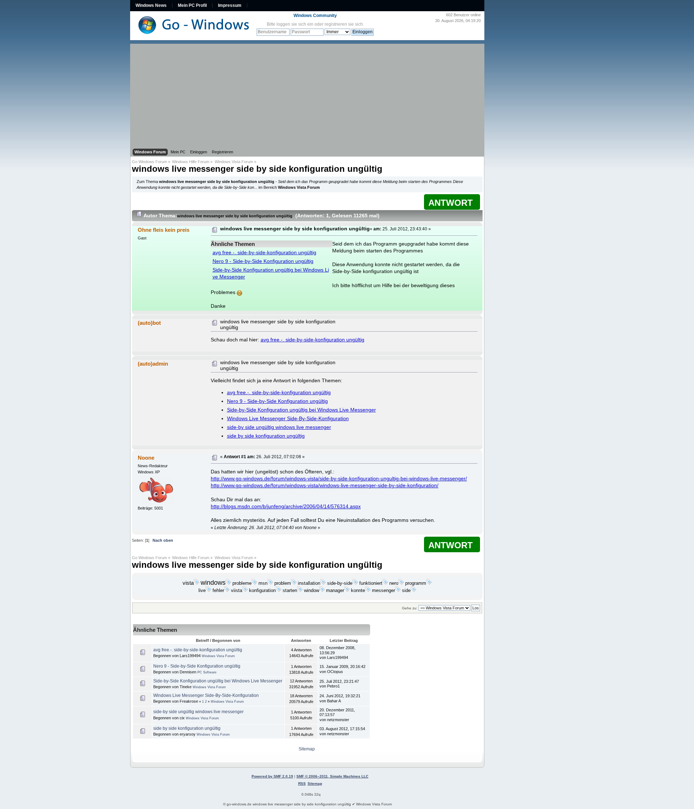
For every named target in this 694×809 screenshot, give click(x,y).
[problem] (294, 583)
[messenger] (398, 590)
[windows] (228, 583)
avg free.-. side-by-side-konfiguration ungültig (264, 252)
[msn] (270, 583)
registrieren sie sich (344, 24)
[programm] (429, 583)
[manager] (347, 590)
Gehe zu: (409, 608)
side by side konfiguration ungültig (266, 436)
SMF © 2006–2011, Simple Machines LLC (332, 776)
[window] (322, 590)
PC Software (207, 672)
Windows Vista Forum (234, 161)
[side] (413, 590)
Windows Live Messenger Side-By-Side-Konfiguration (288, 418)
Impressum (229, 5)
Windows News (151, 5)
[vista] (197, 583)
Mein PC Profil (192, 5)
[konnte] (368, 590)
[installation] (323, 583)
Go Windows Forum (149, 161)
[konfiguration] (279, 590)
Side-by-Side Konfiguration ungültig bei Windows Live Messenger (301, 410)
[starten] (300, 590)
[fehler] (227, 590)
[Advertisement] (307, 94)
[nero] (401, 583)
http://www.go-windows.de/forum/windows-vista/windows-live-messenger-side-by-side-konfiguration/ (324, 485)
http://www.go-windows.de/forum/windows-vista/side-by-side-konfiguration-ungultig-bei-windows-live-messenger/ (339, 478)
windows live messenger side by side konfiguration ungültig (257, 169)
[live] (208, 590)
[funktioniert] (385, 583)
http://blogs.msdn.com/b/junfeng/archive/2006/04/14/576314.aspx (286, 506)
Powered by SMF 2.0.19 (272, 776)
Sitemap (307, 748)
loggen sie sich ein (295, 24)
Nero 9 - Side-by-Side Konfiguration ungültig (263, 261)
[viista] (245, 590)
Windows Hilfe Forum (190, 161)
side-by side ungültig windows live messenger (279, 427)
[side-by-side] (355, 583)
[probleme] (254, 583)
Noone (146, 458)
